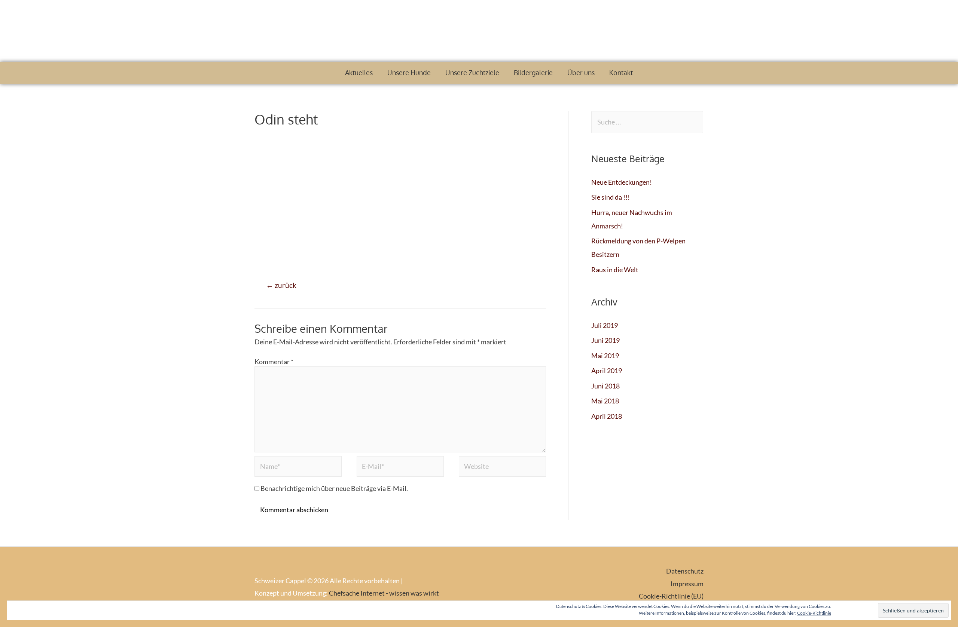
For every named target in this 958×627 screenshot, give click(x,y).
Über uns (581, 72)
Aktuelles (359, 72)
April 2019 (606, 370)
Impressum (687, 584)
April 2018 (606, 416)
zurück (281, 285)
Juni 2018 (605, 386)
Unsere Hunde (409, 72)
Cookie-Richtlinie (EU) (671, 596)
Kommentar (273, 361)
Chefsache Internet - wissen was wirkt (384, 593)
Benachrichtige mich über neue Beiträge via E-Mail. (334, 488)
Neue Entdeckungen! (621, 182)
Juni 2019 (605, 340)
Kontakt (621, 72)
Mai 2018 (605, 401)
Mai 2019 (605, 355)
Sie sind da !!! (610, 197)
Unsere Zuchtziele (472, 72)
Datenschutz (685, 571)
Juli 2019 (604, 325)
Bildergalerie (533, 72)
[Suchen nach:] (647, 122)
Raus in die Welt (614, 269)
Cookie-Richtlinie (814, 613)
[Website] (502, 467)
